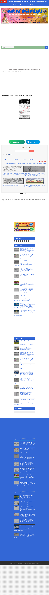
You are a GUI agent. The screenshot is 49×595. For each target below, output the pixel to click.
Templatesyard (21, 563)
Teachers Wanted (19, 71)
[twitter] (16, 4)
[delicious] (35, 4)
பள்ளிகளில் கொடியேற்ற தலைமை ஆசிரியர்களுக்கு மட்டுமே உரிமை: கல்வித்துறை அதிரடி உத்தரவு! (26, 348)
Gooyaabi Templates (34, 563)
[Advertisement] (24, 35)
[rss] (28, 4)
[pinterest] (21, 4)
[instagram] (33, 4)
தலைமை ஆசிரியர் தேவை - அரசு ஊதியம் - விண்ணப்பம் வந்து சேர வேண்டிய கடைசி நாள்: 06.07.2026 (13, 174)
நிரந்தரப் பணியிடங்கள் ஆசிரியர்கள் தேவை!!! (11, 185)
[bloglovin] (23, 4)
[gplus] (18, 4)
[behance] (30, 4)
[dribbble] (26, 4)
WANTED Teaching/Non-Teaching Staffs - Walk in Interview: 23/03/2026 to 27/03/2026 (34, 186)
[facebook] (13, 4)
